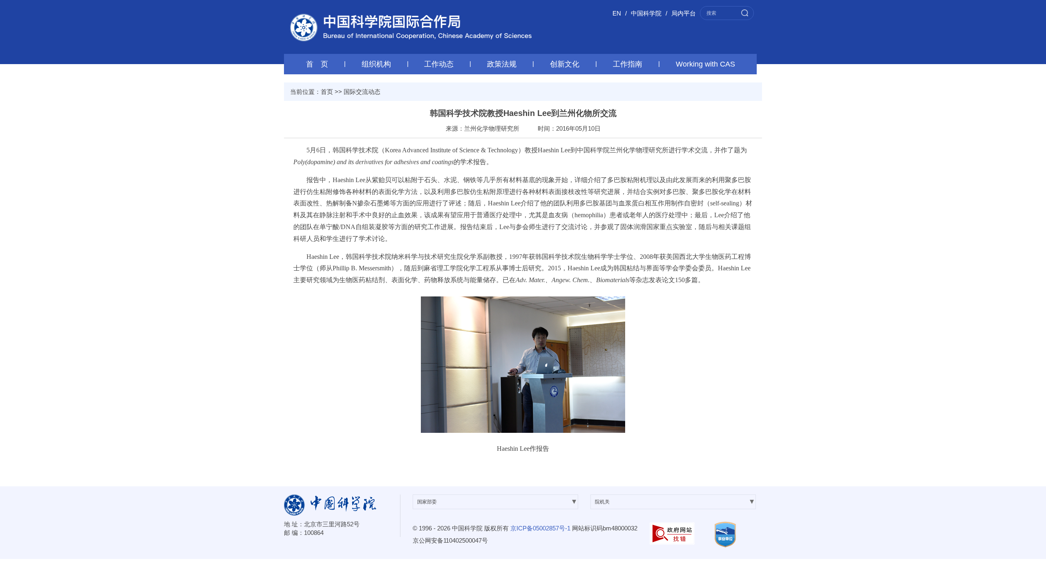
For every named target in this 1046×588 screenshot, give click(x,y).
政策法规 (501, 64)
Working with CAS (705, 64)
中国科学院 (646, 13)
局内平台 (683, 13)
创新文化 (564, 64)
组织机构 (376, 64)
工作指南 (627, 64)
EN (616, 13)
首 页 (317, 64)
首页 (327, 91)
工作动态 (439, 64)
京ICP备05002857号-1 (540, 528)
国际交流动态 (362, 91)
